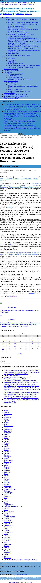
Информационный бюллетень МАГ (19, 79)
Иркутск (6, 455)
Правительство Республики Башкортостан (24, 187)
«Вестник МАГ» (13, 76)
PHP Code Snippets (13, 582)
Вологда (6, 434)
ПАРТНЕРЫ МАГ (14, 53)
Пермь (6, 503)
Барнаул (6, 421)
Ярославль (7, 558)
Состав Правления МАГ (15, 26)
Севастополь (8, 520)
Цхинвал (7, 549)
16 (38, 344)
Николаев (7, 491)
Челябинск (7, 551)
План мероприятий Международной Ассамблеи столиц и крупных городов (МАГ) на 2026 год (23, 23)
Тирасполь (7, 535)
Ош (5, 499)
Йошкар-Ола (8, 457)
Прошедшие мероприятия (12, 70)
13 (20, 344)
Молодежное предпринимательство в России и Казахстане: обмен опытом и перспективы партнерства (20, 253)
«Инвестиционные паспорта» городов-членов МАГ (21, 559)
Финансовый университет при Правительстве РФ (24, 65)
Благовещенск (8, 426)
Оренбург (7, 496)
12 (15, 344)
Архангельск (8, 414)
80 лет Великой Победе (15, 64)
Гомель (6, 438)
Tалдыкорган (8, 532)
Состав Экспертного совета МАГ (18, 33)
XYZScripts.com (28, 582)
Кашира (6, 463)
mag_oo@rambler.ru (21, 574)
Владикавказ (8, 431)
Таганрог (7, 530)
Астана (6, 415)
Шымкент (7, 552)
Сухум (6, 528)
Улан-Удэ (7, 537)
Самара (6, 515)
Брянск (6, 427)
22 (32, 346)
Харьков (6, 546)
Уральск (6, 540)
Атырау (6, 419)
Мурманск (7, 486)
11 (9, 344)
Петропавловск (9, 505)
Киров (6, 465)
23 (38, 346)
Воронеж (7, 436)
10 (3, 344)
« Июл (20, 353)
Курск (6, 474)
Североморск (8, 522)
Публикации (8, 72)
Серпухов (7, 523)
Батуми (6, 422)
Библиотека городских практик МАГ (16, 96)
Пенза (6, 501)
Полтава (6, 508)
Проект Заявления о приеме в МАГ (19, 55)
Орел (5, 498)
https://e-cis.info (12, 296)
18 (9, 346)
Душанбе (7, 448)
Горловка (7, 439)
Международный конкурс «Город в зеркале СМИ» (20, 380)
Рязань (6, 513)
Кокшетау (7, 467)
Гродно (6, 441)
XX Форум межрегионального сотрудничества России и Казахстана (20, 178)
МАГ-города (12, 60)
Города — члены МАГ (11, 81)
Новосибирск (8, 493)
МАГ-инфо (11, 58)
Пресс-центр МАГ (13, 170)
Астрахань (7, 417)
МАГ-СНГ (11, 62)
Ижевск (6, 453)
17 (3, 346)
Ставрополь (8, 527)
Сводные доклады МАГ (15, 77)
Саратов (6, 518)
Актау (6, 410)
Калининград (8, 460)
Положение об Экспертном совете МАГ (17, 377)
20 (20, 346)
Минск (6, 481)
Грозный (6, 443)
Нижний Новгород (10, 489)
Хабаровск (7, 544)
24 (3, 349)
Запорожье (7, 451)
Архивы (2, 361)
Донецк (6, 446)
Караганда (7, 462)
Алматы (6, 412)
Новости (6, 57)
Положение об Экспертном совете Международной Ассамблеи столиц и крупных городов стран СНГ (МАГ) (23, 29)
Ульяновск (7, 539)
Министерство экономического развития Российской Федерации (20, 185)
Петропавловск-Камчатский (13, 506)
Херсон (6, 547)
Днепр (6, 445)
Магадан (6, 479)
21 (26, 346)
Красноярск (7, 472)
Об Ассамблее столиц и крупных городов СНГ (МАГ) (21, 370)
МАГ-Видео (12, 84)
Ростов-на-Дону (9, 511)
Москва (6, 484)
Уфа (5, 542)
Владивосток (8, 429)
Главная (6, 17)
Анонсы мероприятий (11, 69)
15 (32, 344)
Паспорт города (13, 82)
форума (10, 207)
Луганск (6, 477)
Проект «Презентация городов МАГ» (20, 91)
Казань (6, 458)
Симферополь (8, 525)
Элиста (6, 554)
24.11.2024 (3, 170)
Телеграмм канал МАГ (15, 74)
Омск (5, 494)
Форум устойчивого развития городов (20, 67)
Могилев (7, 482)
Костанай (7, 469)
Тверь (6, 534)
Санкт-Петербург (9, 517)
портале (31, 293)
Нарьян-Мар (8, 487)
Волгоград (7, 433)
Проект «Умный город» (15, 89)
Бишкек (6, 424)
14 (26, 344)
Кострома (7, 470)
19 (15, 346)
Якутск (6, 556)
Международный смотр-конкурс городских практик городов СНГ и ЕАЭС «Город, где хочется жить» (21, 383)
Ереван (6, 450)
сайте (11, 244)
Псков (6, 510)
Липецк (6, 475)
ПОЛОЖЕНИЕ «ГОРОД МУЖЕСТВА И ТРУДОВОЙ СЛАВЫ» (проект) (21, 35)
